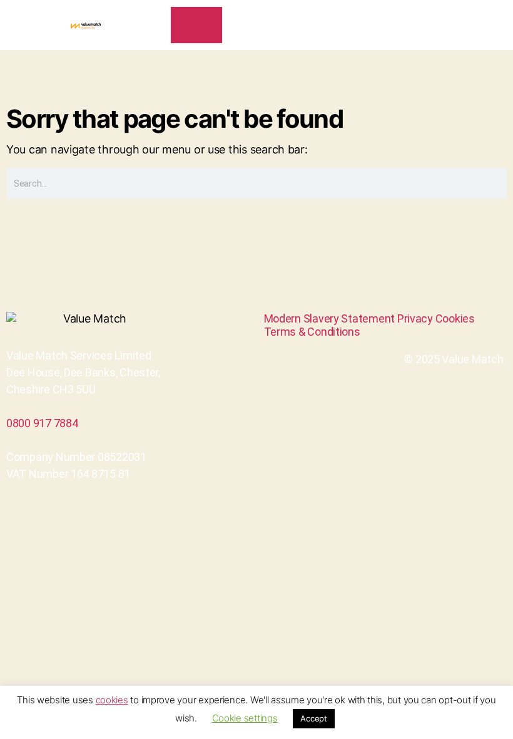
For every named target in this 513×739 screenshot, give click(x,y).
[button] (496, 25)
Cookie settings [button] (245, 718)
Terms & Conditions (312, 331)
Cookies (455, 318)
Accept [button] (313, 718)
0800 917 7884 (42, 423)
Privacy (415, 318)
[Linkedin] (242, 320)
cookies (112, 700)
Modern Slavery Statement (329, 318)
